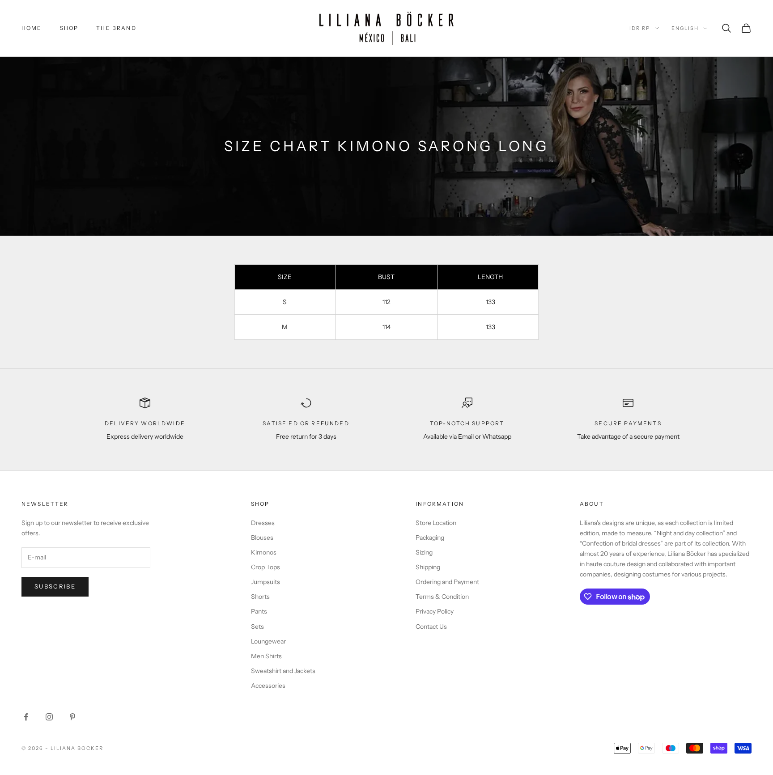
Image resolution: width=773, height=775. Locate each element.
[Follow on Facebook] (25, 716)
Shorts (260, 597)
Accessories (268, 686)
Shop (69, 28)
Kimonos (263, 552)
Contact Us (431, 627)
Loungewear (268, 641)
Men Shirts (266, 656)
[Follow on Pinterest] (72, 716)
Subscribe (55, 586)
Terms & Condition (442, 597)
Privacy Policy (435, 611)
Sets (257, 627)
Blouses (262, 538)
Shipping (428, 567)
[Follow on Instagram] (49, 716)
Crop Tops (265, 567)
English (685, 28)
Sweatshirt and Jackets (283, 671)
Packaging (430, 538)
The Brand (116, 28)
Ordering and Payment (447, 582)
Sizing (424, 552)
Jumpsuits (265, 582)
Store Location (436, 523)
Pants (259, 611)
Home (31, 28)
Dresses (263, 523)
